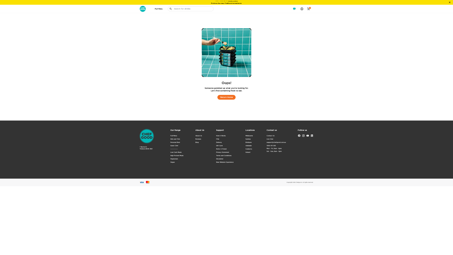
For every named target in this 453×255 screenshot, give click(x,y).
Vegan (172, 162)
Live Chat (270, 139)
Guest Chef (174, 146)
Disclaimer (219, 159)
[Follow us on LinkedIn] (311, 135)
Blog (197, 142)
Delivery (219, 142)
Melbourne (249, 136)
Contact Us (271, 136)
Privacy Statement (222, 152)
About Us (198, 136)
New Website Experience (224, 162)
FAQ (217, 139)
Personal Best (175, 142)
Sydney (248, 139)
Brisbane (248, 142)
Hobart (247, 152)
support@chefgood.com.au (276, 142)
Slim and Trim (175, 139)
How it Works (221, 136)
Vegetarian (174, 159)
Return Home (226, 97)
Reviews (198, 139)
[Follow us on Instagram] (303, 135)
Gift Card (219, 146)
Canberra (248, 149)
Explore (214, 2)
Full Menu (173, 136)
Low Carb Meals (176, 152)
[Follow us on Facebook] (299, 135)
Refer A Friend (221, 149)
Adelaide (248, 146)
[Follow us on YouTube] (307, 135)
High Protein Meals (176, 156)
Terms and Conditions (223, 156)
